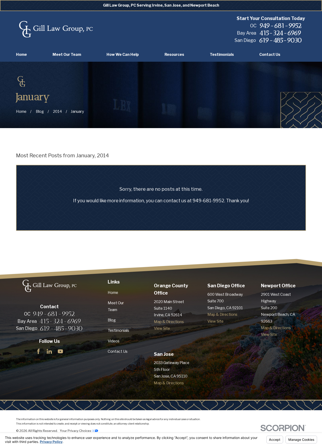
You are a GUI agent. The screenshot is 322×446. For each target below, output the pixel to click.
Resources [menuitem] (174, 54)
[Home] (55, 29)
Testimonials (118, 330)
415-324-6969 (280, 33)
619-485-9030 (280, 40)
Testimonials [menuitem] (222, 54)
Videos (114, 341)
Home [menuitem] (21, 54)
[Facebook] (38, 351)
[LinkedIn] (49, 351)
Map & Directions (169, 322)
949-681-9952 (280, 25)
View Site (162, 328)
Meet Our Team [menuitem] (67, 54)
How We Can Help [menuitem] (123, 54)
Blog (112, 320)
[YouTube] (60, 351)
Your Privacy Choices (76, 431)
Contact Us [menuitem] (269, 54)
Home (113, 292)
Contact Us (118, 351)
